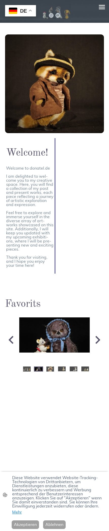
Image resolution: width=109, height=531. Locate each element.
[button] (26, 369)
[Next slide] (97, 340)
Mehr (17, 512)
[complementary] (20, 11)
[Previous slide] (11, 340)
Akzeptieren (25, 525)
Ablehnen (54, 525)
